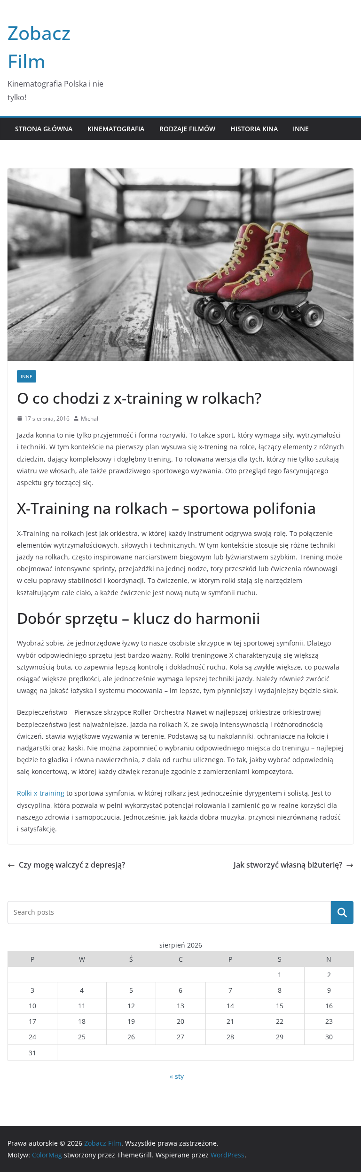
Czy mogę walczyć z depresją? (72, 865)
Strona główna (43, 128)
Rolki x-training (40, 793)
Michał (89, 419)
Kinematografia (115, 128)
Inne (301, 128)
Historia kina (254, 128)
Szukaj (342, 912)
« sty (177, 1076)
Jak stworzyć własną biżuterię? (288, 865)
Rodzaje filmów (187, 128)
